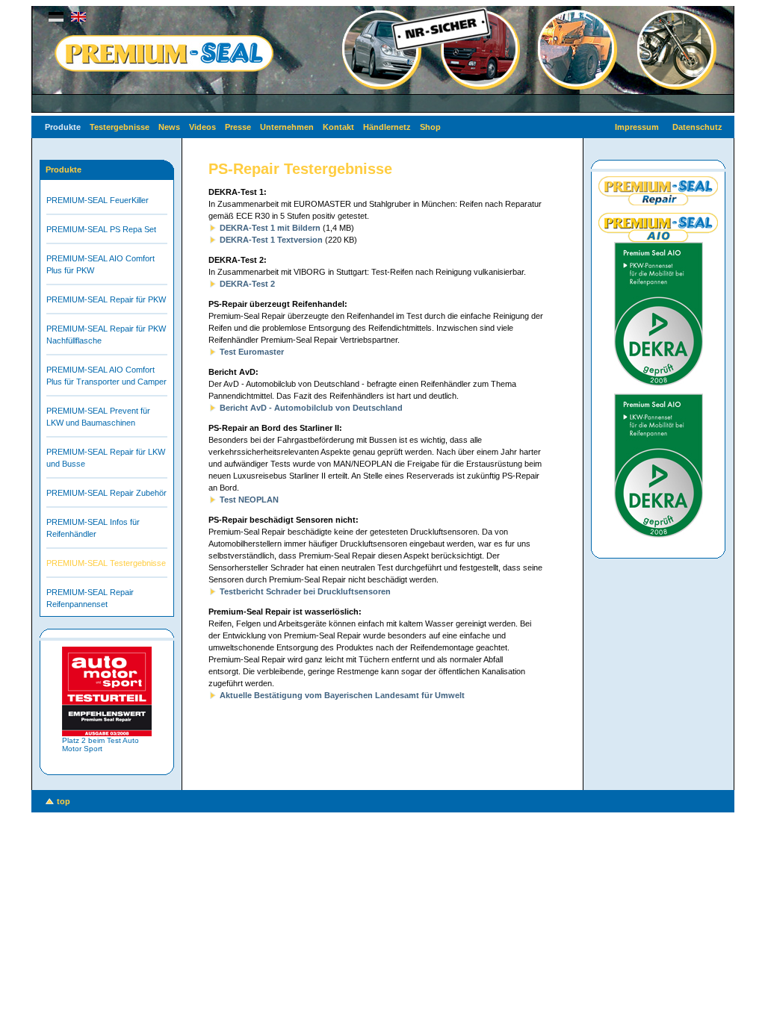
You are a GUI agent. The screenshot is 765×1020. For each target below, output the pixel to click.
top (63, 801)
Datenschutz (697, 126)
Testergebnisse (119, 126)
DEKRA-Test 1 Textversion (271, 239)
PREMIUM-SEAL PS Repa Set (101, 229)
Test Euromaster (252, 351)
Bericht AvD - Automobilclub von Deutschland (311, 407)
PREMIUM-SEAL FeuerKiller (97, 200)
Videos (202, 126)
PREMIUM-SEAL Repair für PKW (106, 299)
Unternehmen (287, 126)
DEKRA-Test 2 (247, 283)
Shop (430, 126)
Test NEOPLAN (249, 499)
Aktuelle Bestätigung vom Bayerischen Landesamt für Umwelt (342, 695)
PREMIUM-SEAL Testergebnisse (106, 563)
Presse (238, 126)
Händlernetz (387, 126)
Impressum (637, 126)
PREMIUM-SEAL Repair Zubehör (106, 492)
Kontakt (338, 126)
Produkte (63, 126)
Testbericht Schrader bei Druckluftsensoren (305, 591)
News (169, 126)
